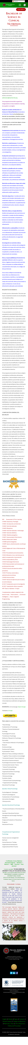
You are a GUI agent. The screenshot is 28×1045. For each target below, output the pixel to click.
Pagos (16, 1019)
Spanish (16, 1)
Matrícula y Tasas (9, 1023)
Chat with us (21, 9)
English (5, 1019)
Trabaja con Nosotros (19, 1021)
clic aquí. (10, 710)
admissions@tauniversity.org (9, 97)
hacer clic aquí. (22, 706)
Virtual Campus (7, 1021)
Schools (10, 1019)
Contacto (22, 1019)
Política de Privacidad (14, 1026)
